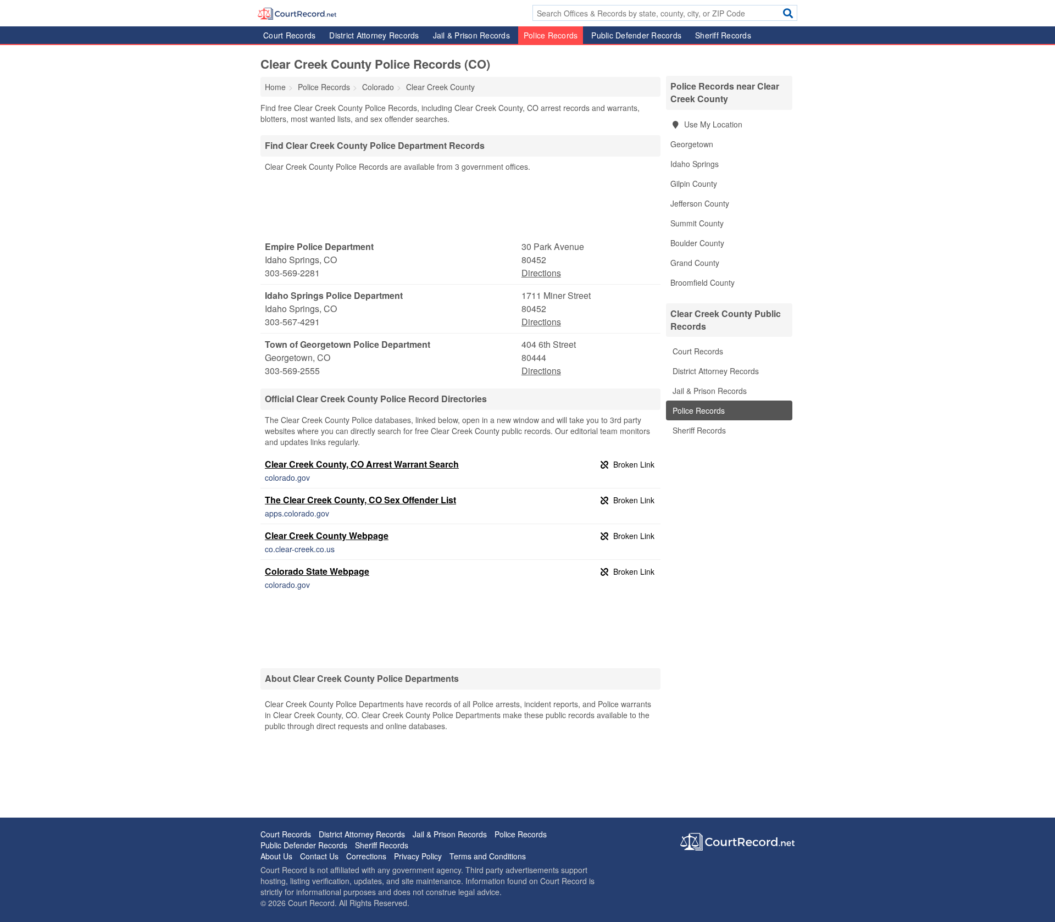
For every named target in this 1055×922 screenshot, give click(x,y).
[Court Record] (297, 12)
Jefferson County (699, 203)
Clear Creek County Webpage (326, 535)
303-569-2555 (292, 370)
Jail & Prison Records (471, 35)
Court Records (289, 35)
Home (275, 86)
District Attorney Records (374, 35)
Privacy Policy (418, 856)
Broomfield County (702, 282)
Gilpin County (693, 183)
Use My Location (712, 124)
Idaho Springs (694, 163)
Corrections (366, 856)
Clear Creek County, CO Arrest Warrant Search (362, 464)
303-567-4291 (292, 321)
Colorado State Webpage (317, 571)
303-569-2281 (292, 272)
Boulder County (697, 242)
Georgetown (691, 143)
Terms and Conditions (487, 856)
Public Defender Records (636, 35)
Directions (541, 272)
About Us (276, 856)
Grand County (694, 262)
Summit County (697, 223)
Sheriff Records (723, 35)
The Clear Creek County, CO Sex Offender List (360, 499)
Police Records (551, 35)
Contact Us (319, 856)
